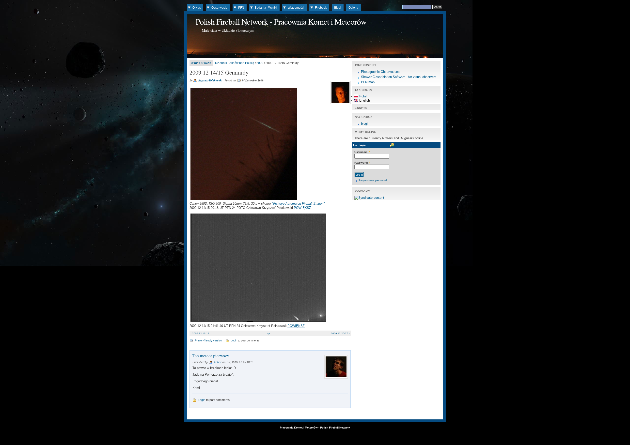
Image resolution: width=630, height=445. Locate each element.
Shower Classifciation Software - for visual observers (398, 77)
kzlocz (218, 362)
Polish (363, 96)
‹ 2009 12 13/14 (200, 333)
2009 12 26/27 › (340, 333)
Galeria (353, 7)
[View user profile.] (340, 104)
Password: (362, 162)
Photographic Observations (380, 72)
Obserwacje (219, 7)
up (268, 333)
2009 (259, 63)
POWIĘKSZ (302, 208)
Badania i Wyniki (266, 7)
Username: (362, 152)
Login (234, 340)
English (364, 100)
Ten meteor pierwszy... (212, 355)
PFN (241, 7)
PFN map (368, 82)
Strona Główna (201, 63)
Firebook (321, 7)
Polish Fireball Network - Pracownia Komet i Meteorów (281, 21)
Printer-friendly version (208, 340)
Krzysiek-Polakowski (210, 80)
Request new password (373, 180)
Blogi (337, 7)
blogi (364, 123)
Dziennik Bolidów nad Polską (234, 63)
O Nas (196, 7)
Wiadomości (296, 7)
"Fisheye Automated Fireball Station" (298, 203)
